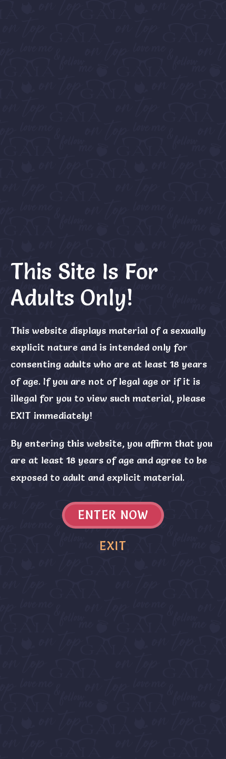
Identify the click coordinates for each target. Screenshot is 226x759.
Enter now (113, 515)
